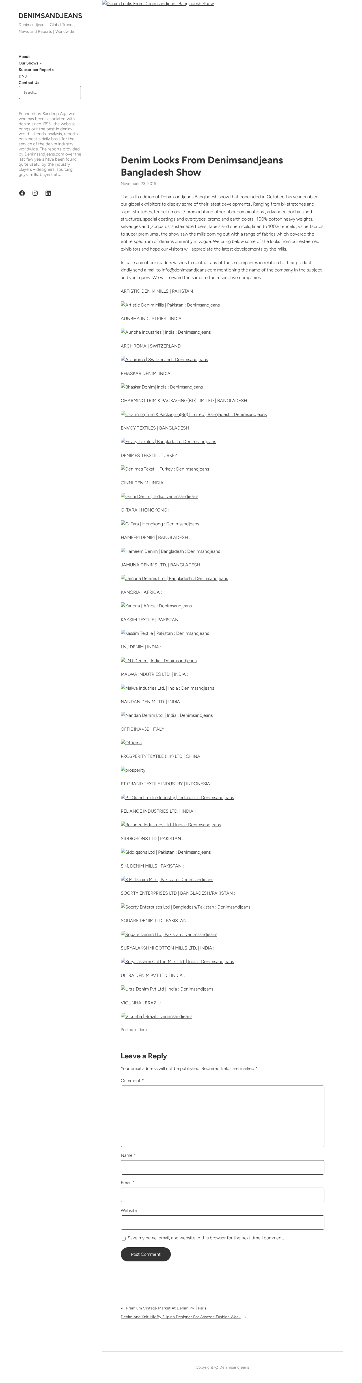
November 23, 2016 (138, 183)
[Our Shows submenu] (41, 63)
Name (128, 1155)
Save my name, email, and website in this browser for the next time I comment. (206, 1237)
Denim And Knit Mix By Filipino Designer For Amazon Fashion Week (181, 1317)
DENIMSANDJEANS (50, 16)
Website (129, 1210)
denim (144, 1029)
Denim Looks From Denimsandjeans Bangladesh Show (202, 166)
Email (128, 1182)
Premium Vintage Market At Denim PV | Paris (166, 1308)
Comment (132, 1080)
